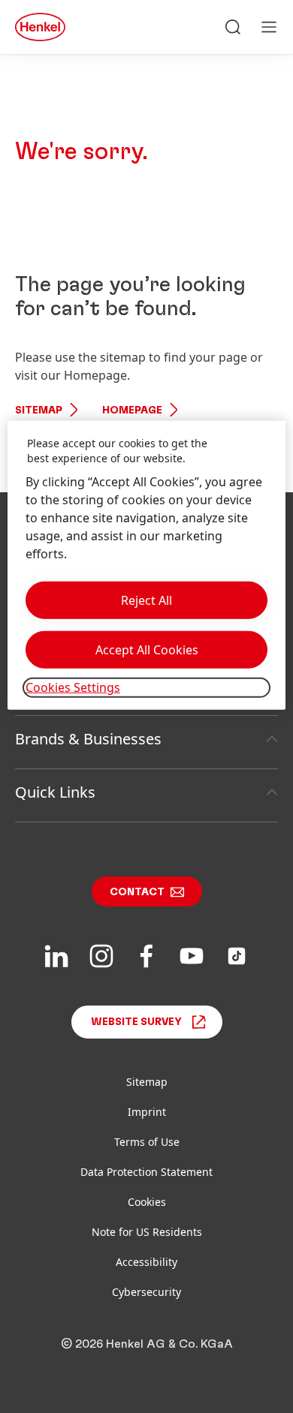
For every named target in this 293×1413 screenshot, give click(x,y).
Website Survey (136, 1022)
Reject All (146, 600)
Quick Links (55, 792)
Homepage (132, 410)
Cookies (147, 1202)
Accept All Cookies (146, 650)
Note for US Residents (147, 1232)
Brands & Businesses (88, 739)
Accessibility (146, 1262)
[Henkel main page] (40, 27)
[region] (147, 565)
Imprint (147, 1112)
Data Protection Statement (146, 1172)
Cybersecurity (146, 1292)
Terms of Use (147, 1142)
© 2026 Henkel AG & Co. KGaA (147, 1344)
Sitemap (38, 410)
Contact (137, 892)
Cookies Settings (73, 687)
